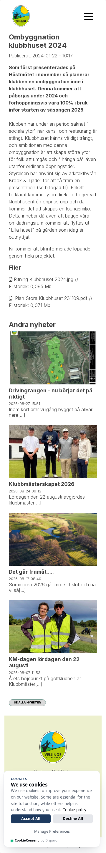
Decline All (73, 818)
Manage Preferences (52, 831)
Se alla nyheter (27, 702)
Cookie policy (74, 809)
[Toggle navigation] (88, 15)
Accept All (30, 818)
